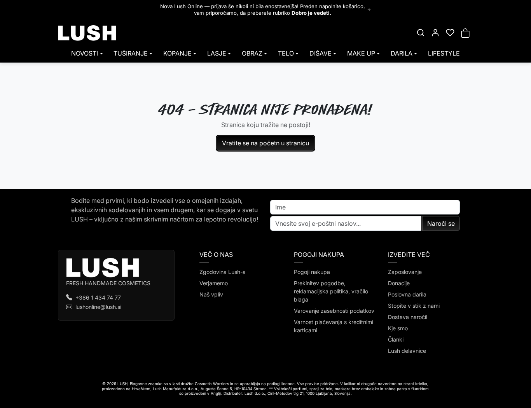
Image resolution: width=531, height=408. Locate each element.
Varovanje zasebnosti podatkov (334, 310)
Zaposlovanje (405, 272)
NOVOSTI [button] (84, 53)
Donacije (399, 283)
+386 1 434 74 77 (98, 297)
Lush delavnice (407, 350)
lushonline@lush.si (98, 306)
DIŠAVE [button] (320, 53)
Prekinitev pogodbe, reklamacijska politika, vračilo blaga (331, 291)
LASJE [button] (216, 53)
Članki (395, 339)
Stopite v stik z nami (414, 305)
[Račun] (435, 32)
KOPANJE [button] (177, 53)
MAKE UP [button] (361, 53)
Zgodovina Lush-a (222, 272)
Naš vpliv (211, 294)
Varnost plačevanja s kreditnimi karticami (333, 326)
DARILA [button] (401, 53)
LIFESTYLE (444, 53)
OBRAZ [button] (252, 53)
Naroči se (441, 223)
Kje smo (398, 328)
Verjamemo (213, 283)
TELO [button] (286, 53)
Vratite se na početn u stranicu (265, 143)
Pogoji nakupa (312, 272)
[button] (420, 32)
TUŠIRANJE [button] (131, 53)
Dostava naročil (407, 317)
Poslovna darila (407, 294)
